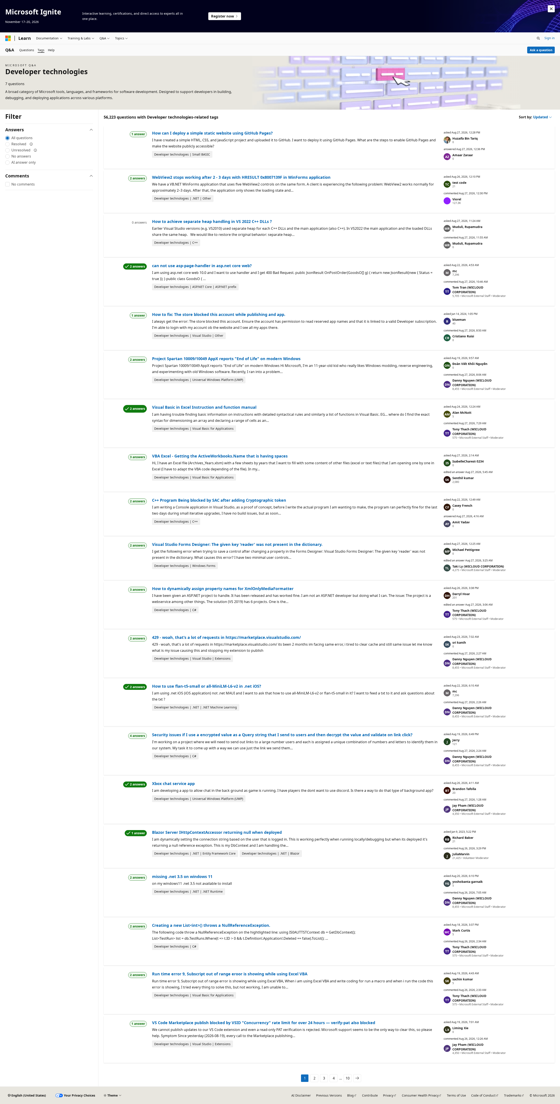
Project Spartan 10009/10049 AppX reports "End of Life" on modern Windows (226, 358)
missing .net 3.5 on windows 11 (182, 876)
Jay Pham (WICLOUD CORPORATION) (467, 807)
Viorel (456, 199)
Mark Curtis (461, 930)
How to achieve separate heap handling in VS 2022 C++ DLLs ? (212, 221)
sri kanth (459, 642)
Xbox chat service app (173, 783)
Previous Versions (329, 1095)
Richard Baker (462, 838)
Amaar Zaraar (462, 155)
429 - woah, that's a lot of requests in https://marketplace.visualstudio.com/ (226, 637)
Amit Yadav (461, 522)
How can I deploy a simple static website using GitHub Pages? (212, 133)
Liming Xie (460, 1028)
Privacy (388, 1095)
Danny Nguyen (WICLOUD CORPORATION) (472, 382)
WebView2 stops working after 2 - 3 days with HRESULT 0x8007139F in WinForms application (241, 177)
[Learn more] (31, 144)
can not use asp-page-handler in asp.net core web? (202, 265)
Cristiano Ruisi (463, 336)
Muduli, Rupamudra (467, 227)
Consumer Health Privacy (420, 1095)
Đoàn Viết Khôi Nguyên (469, 364)
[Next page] (357, 1078)
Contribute (370, 1095)
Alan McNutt (461, 412)
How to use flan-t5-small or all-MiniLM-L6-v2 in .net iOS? (206, 686)
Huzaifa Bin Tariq (465, 138)
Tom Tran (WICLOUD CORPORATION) (467, 289)
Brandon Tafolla (464, 789)
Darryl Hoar (461, 594)
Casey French (462, 505)
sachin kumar (462, 979)
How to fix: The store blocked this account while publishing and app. (218, 314)
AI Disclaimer (301, 1095)
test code (459, 182)
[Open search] (538, 38)
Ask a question (541, 50)
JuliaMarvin (460, 854)
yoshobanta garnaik (467, 882)
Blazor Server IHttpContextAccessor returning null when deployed (217, 832)
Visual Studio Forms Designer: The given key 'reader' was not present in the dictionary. (237, 544)
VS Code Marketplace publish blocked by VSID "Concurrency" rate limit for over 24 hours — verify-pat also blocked (263, 1022)
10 (348, 1078)
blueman (459, 319)
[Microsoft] (8, 38)
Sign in (549, 38)
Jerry (456, 740)
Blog (350, 1095)
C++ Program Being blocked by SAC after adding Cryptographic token (219, 500)
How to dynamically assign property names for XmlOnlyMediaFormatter (223, 588)
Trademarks (512, 1095)
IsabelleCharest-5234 (468, 461)
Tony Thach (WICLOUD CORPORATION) (469, 431)
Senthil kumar (463, 478)
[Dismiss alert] (551, 8)
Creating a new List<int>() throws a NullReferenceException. (211, 925)
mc (454, 271)
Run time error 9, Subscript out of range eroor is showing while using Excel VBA (229, 973)
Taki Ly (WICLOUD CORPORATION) (478, 566)
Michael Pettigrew (466, 550)
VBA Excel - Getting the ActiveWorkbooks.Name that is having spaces (220, 456)
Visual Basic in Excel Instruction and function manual (204, 407)
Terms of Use (456, 1095)
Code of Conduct (483, 1095)
